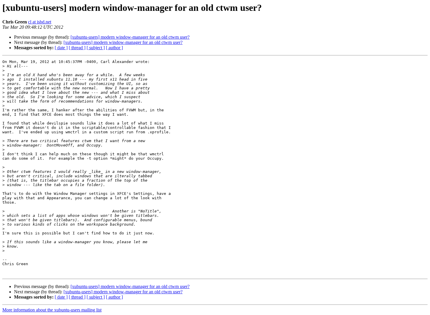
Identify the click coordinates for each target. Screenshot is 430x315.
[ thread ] (77, 47)
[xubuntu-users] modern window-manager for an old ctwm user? (130, 37)
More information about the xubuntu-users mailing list (52, 309)
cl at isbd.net (39, 21)
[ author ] (114, 47)
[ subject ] (96, 47)
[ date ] (61, 47)
